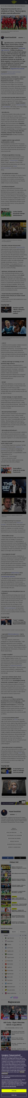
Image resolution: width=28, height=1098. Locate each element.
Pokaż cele (14, 1095)
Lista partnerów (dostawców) (9, 1086)
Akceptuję (14, 1090)
